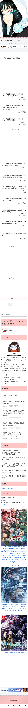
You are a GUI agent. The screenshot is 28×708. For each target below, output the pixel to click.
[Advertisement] (14, 76)
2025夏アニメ (5, 500)
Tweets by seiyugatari (7, 488)
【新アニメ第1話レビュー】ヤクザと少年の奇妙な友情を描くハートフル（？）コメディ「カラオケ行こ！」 (14, 434)
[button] (25, 315)
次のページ (14, 298)
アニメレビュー (5, 504)
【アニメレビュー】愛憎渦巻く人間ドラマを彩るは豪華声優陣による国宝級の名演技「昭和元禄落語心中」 (13, 424)
